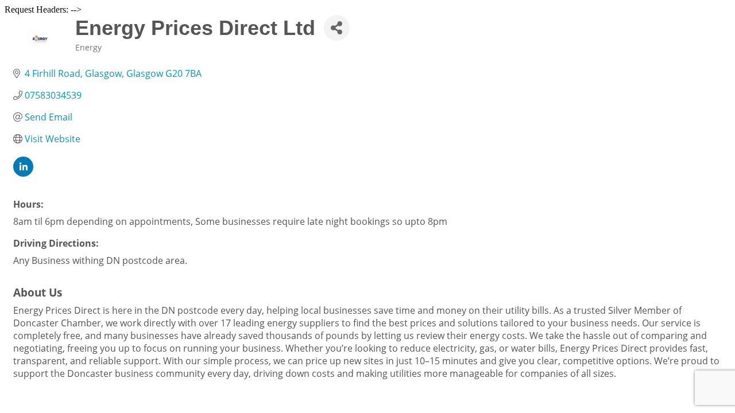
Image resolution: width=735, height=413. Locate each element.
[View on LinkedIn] (23, 173)
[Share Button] (337, 28)
